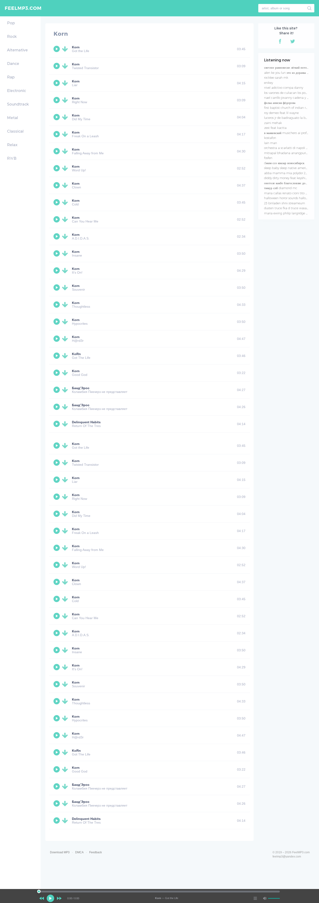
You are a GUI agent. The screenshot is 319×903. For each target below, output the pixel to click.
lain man (270, 143)
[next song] (59, 898)
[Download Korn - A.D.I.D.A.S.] (66, 236)
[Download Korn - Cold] (66, 202)
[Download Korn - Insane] (66, 253)
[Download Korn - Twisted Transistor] (66, 66)
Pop (11, 23)
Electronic (16, 90)
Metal (12, 118)
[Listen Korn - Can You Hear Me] (57, 219)
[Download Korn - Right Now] (66, 100)
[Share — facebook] (280, 41)
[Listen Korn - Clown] (57, 185)
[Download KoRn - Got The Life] (66, 356)
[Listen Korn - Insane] (57, 253)
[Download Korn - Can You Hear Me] (66, 219)
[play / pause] (50, 898)
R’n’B (11, 158)
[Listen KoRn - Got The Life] (57, 356)
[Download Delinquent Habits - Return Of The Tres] (66, 424)
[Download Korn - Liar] (66, 83)
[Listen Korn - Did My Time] (57, 117)
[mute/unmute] (264, 898)
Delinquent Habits (86, 422)
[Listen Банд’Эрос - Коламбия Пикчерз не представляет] (57, 390)
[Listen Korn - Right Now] (57, 100)
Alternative (17, 50)
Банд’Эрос (80, 388)
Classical (15, 131)
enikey (268, 83)
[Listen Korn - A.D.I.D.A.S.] (57, 236)
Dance (13, 63)
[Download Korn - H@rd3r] (66, 338)
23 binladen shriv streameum (284, 203)
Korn (76, 47)
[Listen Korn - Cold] (57, 202)
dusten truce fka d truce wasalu (286, 208)
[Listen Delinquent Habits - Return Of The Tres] (57, 424)
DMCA (79, 852)
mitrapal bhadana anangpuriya (286, 153)
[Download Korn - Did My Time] (66, 117)
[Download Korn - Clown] (66, 185)
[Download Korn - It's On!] (66, 270)
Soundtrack (18, 104)
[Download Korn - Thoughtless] (66, 304)
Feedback (95, 852)
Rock (12, 36)
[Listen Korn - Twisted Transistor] (57, 66)
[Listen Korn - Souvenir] (57, 287)
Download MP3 (60, 852)
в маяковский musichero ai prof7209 (289, 133)
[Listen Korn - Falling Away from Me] (57, 151)
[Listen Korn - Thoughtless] (57, 304)
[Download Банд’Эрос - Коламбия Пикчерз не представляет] (66, 390)
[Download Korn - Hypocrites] (66, 321)
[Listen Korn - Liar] (57, 83)
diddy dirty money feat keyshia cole (289, 178)
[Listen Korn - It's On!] (57, 270)
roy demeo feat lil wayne (281, 113)
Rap (11, 77)
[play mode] (255, 898)
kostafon (270, 138)
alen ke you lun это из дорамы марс (288, 72)
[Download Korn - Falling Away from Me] (66, 151)
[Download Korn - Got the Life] (66, 49)
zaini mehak (273, 123)
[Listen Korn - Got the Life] (57, 49)
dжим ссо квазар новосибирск (284, 163)
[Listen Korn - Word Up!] (57, 168)
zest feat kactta (275, 128)
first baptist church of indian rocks (288, 107)
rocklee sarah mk (276, 77)
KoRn (76, 354)
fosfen (268, 158)
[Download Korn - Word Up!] (66, 168)
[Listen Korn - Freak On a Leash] (57, 134)
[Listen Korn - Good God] (57, 373)
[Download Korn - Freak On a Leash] (66, 134)
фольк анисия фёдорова (279, 103)
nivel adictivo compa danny (283, 87)
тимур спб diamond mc (280, 188)
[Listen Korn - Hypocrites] (57, 321)
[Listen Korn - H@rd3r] (57, 338)
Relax (12, 145)
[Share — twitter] (292, 41)
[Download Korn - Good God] (66, 373)
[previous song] (41, 898)
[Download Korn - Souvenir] (66, 287)
